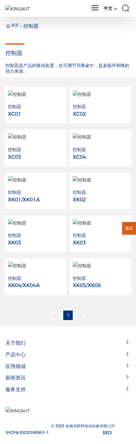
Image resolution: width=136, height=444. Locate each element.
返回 (129, 228)
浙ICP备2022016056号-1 (27, 432)
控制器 (14, 106)
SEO (107, 432)
